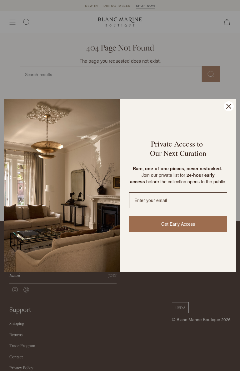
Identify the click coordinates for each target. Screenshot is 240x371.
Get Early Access (178, 224)
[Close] (228, 106)
